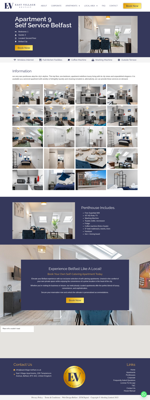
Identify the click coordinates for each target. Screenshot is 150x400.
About (44, 6)
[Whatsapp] (144, 394)
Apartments (71, 6)
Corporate (56, 6)
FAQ (103, 6)
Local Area (89, 6)
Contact (113, 6)
